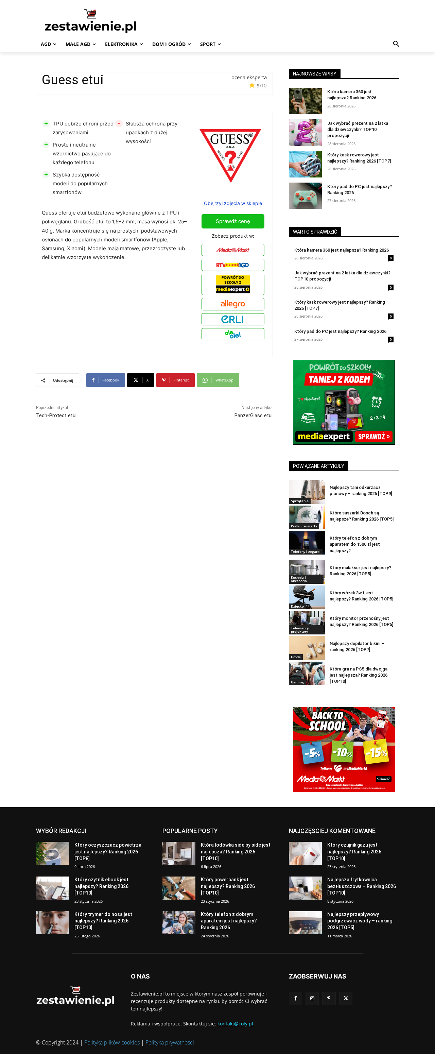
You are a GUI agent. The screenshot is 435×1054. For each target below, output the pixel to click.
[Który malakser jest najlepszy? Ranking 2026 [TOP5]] (307, 572)
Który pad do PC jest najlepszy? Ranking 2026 (340, 331)
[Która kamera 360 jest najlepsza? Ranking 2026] (305, 101)
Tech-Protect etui (56, 415)
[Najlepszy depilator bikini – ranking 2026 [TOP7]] (307, 648)
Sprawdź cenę (233, 221)
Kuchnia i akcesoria (299, 579)
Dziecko (297, 606)
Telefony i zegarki (305, 551)
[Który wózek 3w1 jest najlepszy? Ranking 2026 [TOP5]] (307, 597)
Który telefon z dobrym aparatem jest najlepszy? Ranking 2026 (229, 921)
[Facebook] (295, 998)
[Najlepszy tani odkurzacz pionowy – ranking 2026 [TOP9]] (307, 492)
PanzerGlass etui (253, 415)
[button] (396, 44)
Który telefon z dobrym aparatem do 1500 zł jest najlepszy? (355, 544)
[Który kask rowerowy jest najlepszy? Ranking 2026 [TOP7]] (305, 164)
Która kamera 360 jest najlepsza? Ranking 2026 (341, 250)
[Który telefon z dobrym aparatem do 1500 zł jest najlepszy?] (307, 542)
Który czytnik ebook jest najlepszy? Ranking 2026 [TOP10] (101, 886)
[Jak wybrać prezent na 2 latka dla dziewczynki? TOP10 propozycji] (305, 132)
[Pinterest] (328, 998)
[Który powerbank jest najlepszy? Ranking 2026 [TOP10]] (178, 888)
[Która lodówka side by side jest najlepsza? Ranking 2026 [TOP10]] (178, 853)
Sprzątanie (300, 500)
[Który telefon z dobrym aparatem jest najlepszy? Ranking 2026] (178, 922)
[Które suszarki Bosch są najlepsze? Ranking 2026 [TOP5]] (307, 517)
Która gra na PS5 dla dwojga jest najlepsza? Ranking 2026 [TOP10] (358, 675)
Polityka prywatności (169, 1042)
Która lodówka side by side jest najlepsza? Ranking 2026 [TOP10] (236, 851)
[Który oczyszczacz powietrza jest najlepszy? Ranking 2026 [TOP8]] (52, 853)
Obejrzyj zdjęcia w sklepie (233, 203)
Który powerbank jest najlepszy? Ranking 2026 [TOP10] (228, 886)
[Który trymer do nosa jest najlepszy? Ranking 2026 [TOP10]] (52, 922)
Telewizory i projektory (301, 630)
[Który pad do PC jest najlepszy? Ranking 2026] (305, 196)
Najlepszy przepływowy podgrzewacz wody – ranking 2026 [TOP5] (359, 921)
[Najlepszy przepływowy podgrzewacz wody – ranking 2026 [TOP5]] (305, 922)
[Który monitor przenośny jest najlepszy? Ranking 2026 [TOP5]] (307, 622)
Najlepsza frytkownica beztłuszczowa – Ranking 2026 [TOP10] (361, 886)
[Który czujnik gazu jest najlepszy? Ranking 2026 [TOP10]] (305, 853)
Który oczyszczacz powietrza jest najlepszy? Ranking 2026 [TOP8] (107, 851)
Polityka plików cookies (112, 1042)
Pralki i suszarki (304, 526)
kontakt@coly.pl (235, 1023)
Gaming (297, 682)
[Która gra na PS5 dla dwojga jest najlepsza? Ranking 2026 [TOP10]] (307, 673)
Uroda (296, 656)
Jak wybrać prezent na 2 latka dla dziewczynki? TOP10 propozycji (357, 129)
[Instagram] (312, 998)
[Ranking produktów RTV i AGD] (100, 20)
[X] (345, 998)
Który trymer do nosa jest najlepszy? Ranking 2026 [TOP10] (103, 921)
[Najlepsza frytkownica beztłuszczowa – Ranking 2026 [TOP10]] (305, 888)
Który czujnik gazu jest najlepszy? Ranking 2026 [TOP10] (354, 851)
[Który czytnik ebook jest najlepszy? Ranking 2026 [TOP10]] (52, 888)
